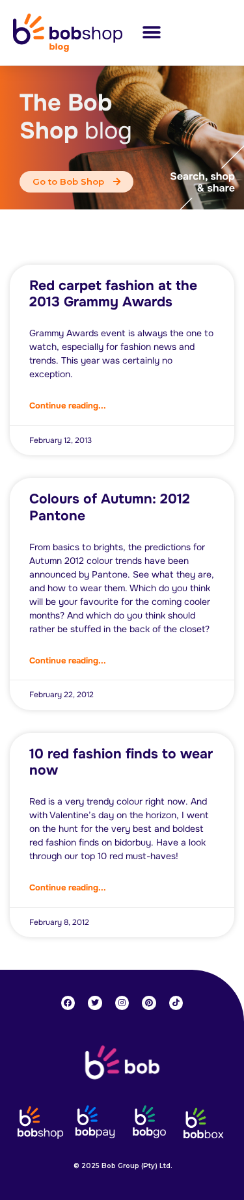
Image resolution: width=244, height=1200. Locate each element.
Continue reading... (67, 405)
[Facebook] (68, 1003)
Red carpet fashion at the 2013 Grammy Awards (113, 293)
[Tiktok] (176, 1003)
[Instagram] (122, 1003)
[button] (151, 32)
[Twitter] (95, 1003)
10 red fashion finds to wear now (121, 762)
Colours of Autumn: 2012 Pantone (109, 507)
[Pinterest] (149, 1003)
